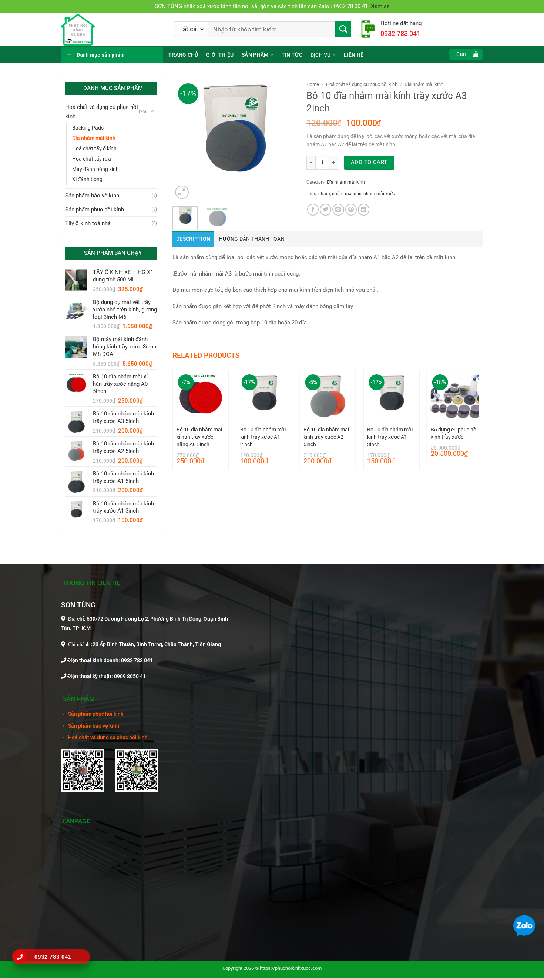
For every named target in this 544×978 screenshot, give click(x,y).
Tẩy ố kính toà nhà (88, 223)
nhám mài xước (379, 193)
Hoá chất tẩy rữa (91, 159)
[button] (465, 54)
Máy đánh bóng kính (95, 169)
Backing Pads (88, 128)
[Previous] (184, 139)
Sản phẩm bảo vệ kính (92, 195)
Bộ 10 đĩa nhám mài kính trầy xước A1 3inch (390, 437)
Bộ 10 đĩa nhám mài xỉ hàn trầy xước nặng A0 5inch (199, 437)
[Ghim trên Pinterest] (351, 209)
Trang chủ (183, 55)
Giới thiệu (220, 55)
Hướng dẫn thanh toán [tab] (252, 239)
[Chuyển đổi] (152, 111)
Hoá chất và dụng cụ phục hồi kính (101, 111)
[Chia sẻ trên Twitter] (325, 209)
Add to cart (369, 162)
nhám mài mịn (347, 193)
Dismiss (379, 6)
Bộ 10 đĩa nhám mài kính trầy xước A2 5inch (326, 437)
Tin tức (292, 55)
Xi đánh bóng (87, 179)
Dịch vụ (320, 55)
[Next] (283, 139)
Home (312, 84)
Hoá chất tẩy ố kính (94, 148)
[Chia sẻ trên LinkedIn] (363, 209)
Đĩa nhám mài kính (93, 138)
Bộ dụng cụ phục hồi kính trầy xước (454, 433)
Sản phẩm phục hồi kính (94, 209)
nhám (324, 193)
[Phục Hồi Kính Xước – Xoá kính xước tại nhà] (112, 29)
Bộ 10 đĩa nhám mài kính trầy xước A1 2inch (263, 437)
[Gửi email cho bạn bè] (338, 209)
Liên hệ (353, 55)
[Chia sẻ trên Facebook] (313, 209)
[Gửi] (343, 29)
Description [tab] (193, 239)
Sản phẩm (255, 55)
